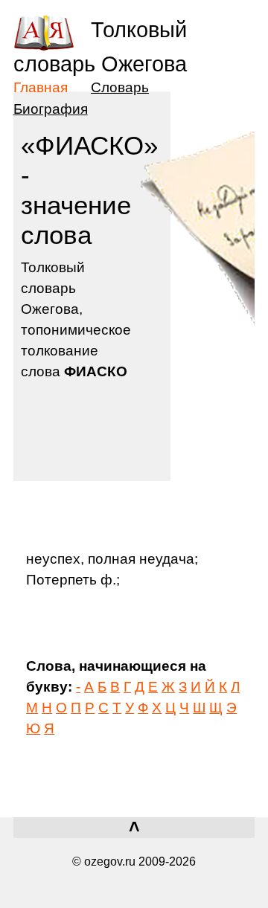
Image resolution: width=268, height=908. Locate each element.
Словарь (120, 87)
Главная (40, 87)
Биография (50, 108)
